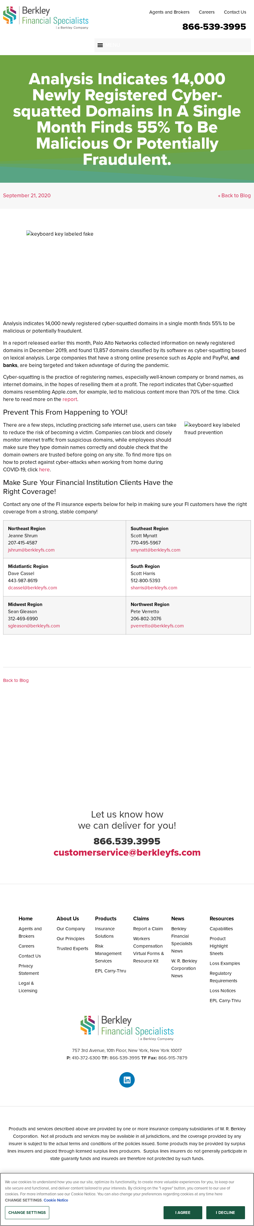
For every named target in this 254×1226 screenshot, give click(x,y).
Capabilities (221, 928)
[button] (112, 45)
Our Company (71, 928)
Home (26, 919)
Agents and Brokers (169, 12)
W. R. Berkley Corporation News (184, 968)
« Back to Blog (234, 195)
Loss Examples (225, 963)
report (70, 399)
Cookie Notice (56, 1200)
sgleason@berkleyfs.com (34, 625)
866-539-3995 (214, 26)
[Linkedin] (127, 1080)
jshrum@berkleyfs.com (31, 549)
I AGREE (183, 1212)
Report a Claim (148, 928)
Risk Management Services (108, 953)
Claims (141, 919)
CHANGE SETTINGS (27, 1212)
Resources (222, 919)
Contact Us (235, 12)
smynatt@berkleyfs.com (155, 549)
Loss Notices (223, 990)
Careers (207, 12)
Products (105, 919)
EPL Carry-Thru (110, 970)
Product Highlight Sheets (219, 946)
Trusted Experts (72, 948)
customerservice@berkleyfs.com (127, 852)
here (44, 469)
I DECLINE (225, 1212)
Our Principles (71, 938)
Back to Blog (16, 680)
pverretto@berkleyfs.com (157, 625)
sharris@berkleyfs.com (154, 587)
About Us (68, 919)
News (177, 919)
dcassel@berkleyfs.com (32, 587)
